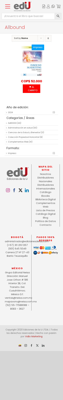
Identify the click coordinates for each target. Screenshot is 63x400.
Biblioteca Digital (46, 199)
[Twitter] (20, 190)
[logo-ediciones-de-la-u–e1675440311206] (23, 3)
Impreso (12, 153)
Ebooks (45, 195)
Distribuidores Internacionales (45, 186)
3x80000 (12, 123)
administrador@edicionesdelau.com (17, 241)
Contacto (46, 225)
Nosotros (45, 174)
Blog (45, 217)
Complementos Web (18, 141)
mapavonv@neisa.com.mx (17, 301)
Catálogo (45, 192)
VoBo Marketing (33, 336)
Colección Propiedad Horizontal (23, 137)
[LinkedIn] (27, 190)
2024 (10, 112)
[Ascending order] (48, 38)
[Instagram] (8, 190)
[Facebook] (14, 190)
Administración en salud (20, 127)
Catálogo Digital (45, 214)
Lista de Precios (45, 210)
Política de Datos (45, 221)
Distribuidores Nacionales (45, 179)
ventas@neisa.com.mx (17, 297)
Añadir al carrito (31, 88)
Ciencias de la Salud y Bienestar (24, 132)
